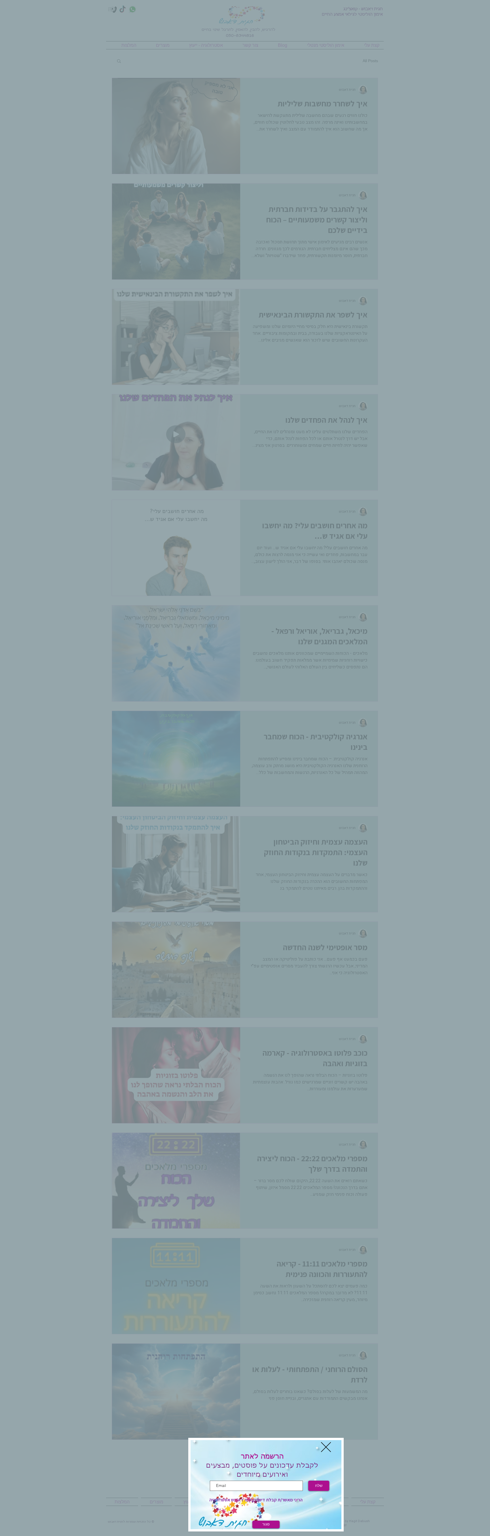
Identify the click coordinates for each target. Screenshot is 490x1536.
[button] (326, 1447)
